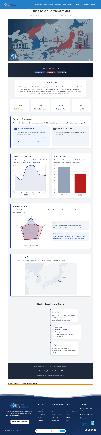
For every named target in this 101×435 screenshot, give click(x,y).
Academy (40, 420)
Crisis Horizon (42, 414)
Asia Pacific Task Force (35, 16)
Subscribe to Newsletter (20, 422)
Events (64, 4)
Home (10, 383)
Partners (68, 417)
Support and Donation (72, 412)
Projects (70, 4)
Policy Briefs (58, 4)
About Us (68, 409)
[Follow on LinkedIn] (86, 430)
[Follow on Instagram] (92, 430)
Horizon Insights (56, 414)
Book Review (55, 420)
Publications (38, 4)
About (92, 4)
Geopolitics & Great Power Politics (63, 16)
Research (54, 409)
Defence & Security (48, 4)
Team (67, 414)
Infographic (52, 16)
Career (68, 420)
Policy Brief (55, 417)
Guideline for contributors (59, 423)
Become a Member (71, 423)
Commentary (55, 412)
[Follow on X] (89, 430)
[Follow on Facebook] (95, 430)
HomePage (41, 409)
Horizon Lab (86, 4)
